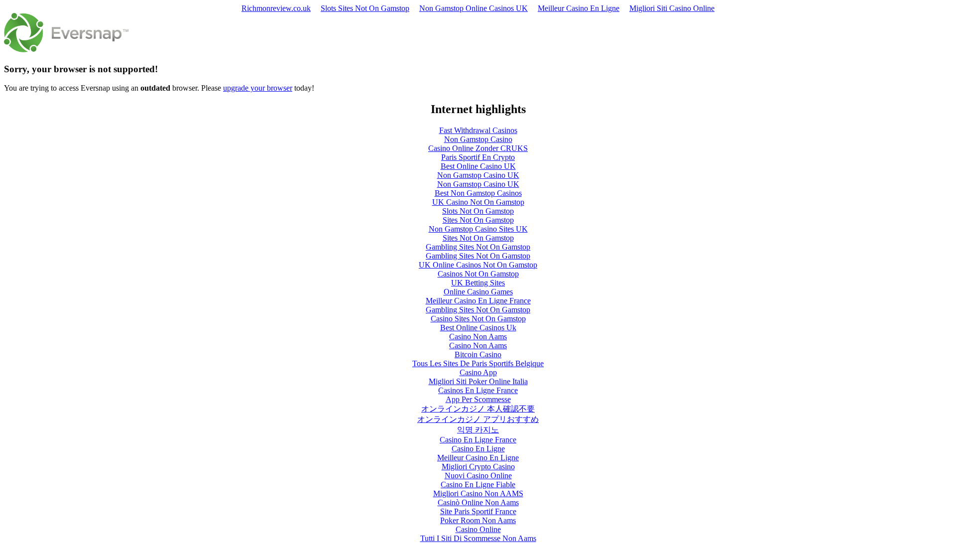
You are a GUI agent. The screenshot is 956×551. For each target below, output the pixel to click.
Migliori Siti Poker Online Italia (478, 381)
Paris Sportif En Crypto (478, 157)
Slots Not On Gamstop (478, 211)
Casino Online (478, 529)
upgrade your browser (257, 88)
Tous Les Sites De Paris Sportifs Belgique (478, 363)
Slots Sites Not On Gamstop (365, 8)
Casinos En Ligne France (478, 390)
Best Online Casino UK (478, 166)
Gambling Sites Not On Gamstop (478, 247)
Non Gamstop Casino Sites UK (478, 229)
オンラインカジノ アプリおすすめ (478, 419)
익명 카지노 (478, 429)
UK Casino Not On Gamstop (478, 202)
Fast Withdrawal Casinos (478, 130)
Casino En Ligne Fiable (478, 484)
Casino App (478, 372)
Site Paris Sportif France (478, 511)
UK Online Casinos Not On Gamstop (478, 265)
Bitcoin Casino (478, 354)
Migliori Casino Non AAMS (478, 493)
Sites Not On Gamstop (478, 220)
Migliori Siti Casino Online (672, 8)
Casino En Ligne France (478, 439)
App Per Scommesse (478, 399)
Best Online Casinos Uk (478, 327)
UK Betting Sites (478, 282)
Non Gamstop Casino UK (478, 175)
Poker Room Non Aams (478, 520)
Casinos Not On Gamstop (478, 274)
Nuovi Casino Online (478, 475)
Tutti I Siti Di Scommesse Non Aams (478, 538)
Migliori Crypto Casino (478, 466)
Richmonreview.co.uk (276, 8)
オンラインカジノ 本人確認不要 (478, 409)
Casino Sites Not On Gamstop (478, 318)
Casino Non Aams (478, 336)
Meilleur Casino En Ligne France (478, 300)
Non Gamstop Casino (478, 139)
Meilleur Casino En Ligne (578, 8)
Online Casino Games (478, 291)
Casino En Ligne (478, 448)
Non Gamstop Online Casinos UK (473, 8)
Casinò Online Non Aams (478, 502)
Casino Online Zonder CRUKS (478, 148)
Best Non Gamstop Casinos (478, 193)
